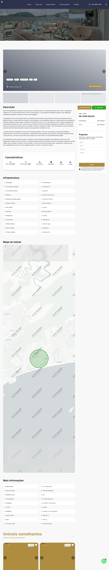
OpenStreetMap (65, 472)
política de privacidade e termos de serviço (91, 170)
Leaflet (59, 472)
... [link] (59, 28)
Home (29, 4)
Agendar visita (85, 107)
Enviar (92, 164)
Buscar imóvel (50, 4)
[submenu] (106, 4)
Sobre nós (39, 4)
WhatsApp (100, 107)
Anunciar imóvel (64, 4)
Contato (76, 4)
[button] (5, 71)
